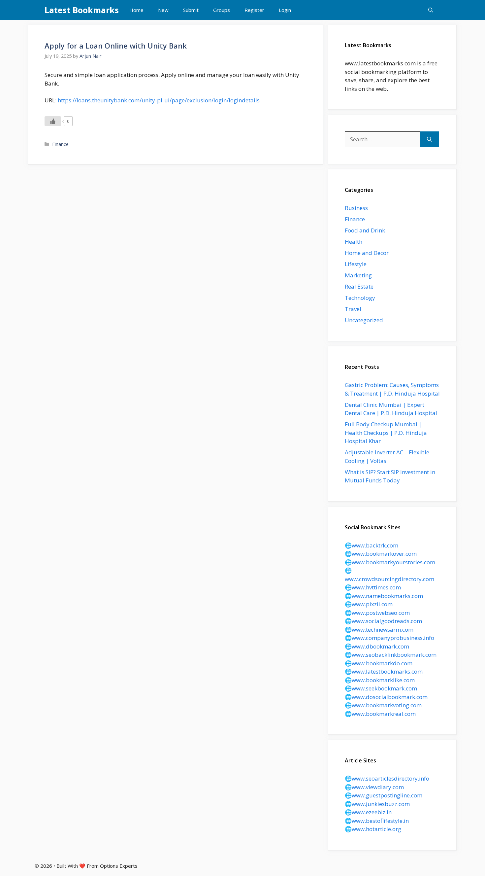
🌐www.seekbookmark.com (381, 688)
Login (285, 10)
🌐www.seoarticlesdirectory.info (387, 778)
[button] (430, 10)
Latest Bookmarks (82, 10)
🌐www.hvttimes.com (373, 587)
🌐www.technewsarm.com (379, 629)
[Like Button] (53, 121)
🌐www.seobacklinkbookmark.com (390, 654)
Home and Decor (367, 253)
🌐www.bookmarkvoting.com (383, 705)
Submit (191, 10)
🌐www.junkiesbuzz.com (377, 804)
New (163, 10)
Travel (353, 309)
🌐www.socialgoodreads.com (383, 621)
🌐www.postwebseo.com (377, 612)
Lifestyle (356, 264)
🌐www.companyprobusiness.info (389, 638)
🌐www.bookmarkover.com (381, 553)
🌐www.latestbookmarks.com (384, 671)
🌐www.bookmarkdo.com (378, 663)
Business (356, 208)
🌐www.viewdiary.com (374, 787)
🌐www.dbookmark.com (377, 646)
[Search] (429, 139)
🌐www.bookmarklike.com (380, 680)
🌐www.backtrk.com (371, 545)
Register (254, 10)
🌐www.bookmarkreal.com (380, 714)
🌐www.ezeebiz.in (368, 812)
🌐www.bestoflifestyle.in (377, 820)
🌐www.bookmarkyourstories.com (390, 562)
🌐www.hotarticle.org (373, 829)
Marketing (358, 275)
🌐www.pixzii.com (369, 604)
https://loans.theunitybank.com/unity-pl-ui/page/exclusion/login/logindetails (159, 100)
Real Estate (359, 286)
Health (353, 241)
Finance (60, 144)
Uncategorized (364, 320)
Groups (221, 10)
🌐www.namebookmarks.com (384, 596)
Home (136, 10)
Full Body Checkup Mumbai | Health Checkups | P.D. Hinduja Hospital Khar (386, 432)
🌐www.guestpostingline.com (383, 795)
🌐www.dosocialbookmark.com (386, 697)
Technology (360, 297)
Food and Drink (365, 230)
